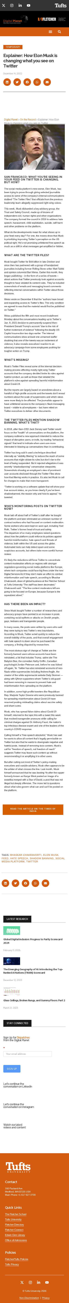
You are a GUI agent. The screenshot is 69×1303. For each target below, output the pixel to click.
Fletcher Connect (14, 1230)
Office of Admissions (16, 1240)
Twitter (32, 861)
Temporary (13, 47)
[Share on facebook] (27, 82)
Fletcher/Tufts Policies (16, 1259)
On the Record (28, 119)
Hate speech (19, 858)
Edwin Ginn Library (15, 1235)
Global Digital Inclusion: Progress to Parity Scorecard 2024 (32, 941)
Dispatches (23, 1037)
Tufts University (13, 1219)
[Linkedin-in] (20, 5)
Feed (5, 858)
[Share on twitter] (17, 82)
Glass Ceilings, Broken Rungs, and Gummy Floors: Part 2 (34, 1000)
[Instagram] (11, 5)
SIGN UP (12, 1069)
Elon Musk (50, 855)
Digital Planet (11, 119)
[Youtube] (28, 5)
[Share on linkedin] (7, 82)
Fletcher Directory (14, 1224)
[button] (50, 32)
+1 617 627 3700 (27, 1194)
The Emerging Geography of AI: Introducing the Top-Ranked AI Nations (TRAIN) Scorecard (33, 971)
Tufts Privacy (12, 1264)
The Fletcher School (15, 1214)
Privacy (46, 1298)
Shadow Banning (42, 858)
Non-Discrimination (29, 1298)
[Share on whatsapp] (37, 82)
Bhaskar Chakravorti (26, 855)
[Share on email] (47, 82)
